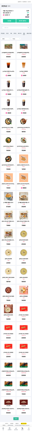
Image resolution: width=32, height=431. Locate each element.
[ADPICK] (4, 2)
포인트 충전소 (22, 21)
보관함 (9, 21)
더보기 (16, 418)
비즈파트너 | (25, 1)
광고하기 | (20, 1)
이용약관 (4, 425)
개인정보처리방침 (10, 425)
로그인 (29, 1)
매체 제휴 (11, 423)
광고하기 (6, 423)
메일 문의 (17, 423)
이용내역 (27, 16)
